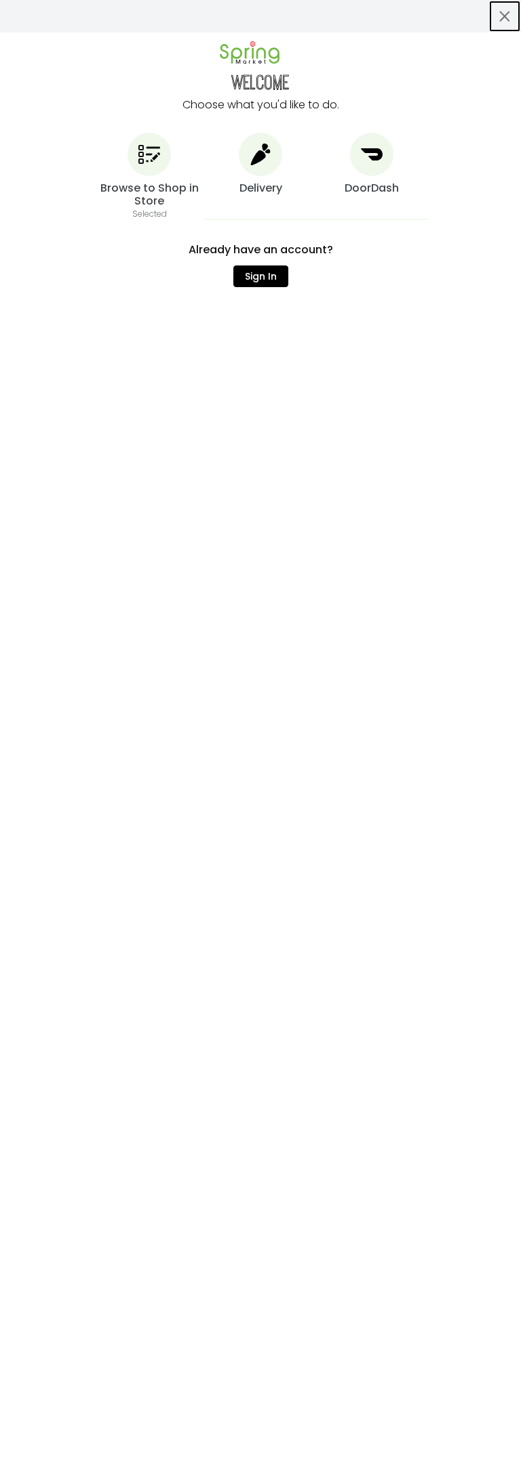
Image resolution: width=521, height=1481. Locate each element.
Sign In (261, 276)
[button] (149, 176)
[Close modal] (504, 16)
